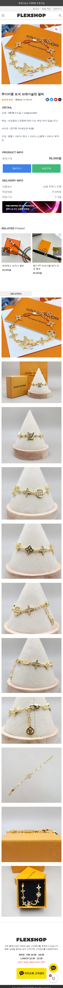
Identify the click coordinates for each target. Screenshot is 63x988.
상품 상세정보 (16, 294)
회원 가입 (46, 9)
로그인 (36, 9)
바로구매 (46, 168)
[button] (56, 29)
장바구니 (57, 9)
